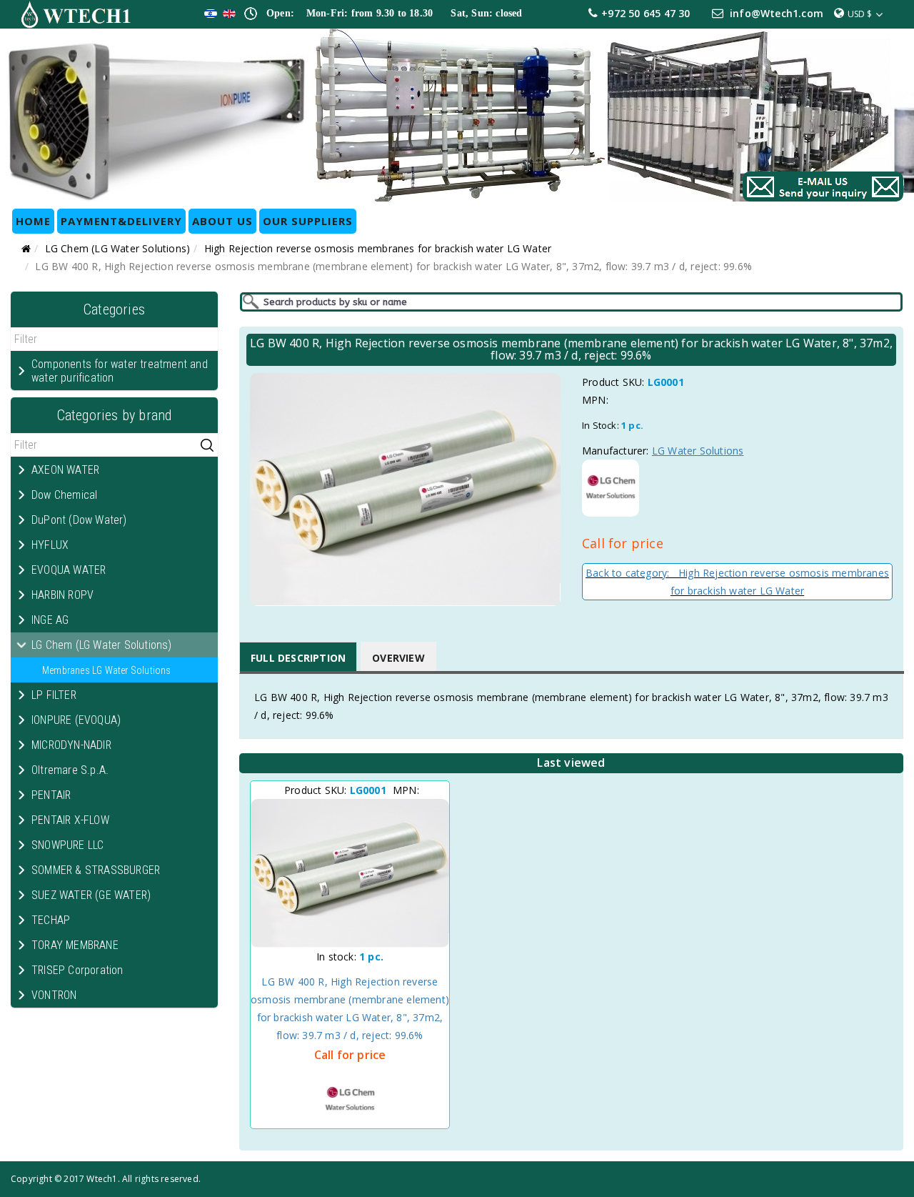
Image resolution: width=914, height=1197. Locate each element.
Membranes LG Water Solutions (106, 670)
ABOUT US (222, 221)
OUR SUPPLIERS (308, 221)
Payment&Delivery (121, 221)
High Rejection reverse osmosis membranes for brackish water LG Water (378, 248)
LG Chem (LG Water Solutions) (118, 248)
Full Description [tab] (298, 658)
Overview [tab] (398, 658)
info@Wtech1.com (776, 13)
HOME (33, 221)
